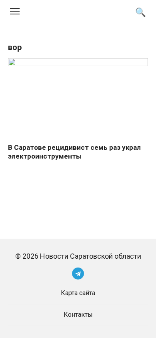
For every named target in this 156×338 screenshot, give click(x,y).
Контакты (78, 314)
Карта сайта (78, 293)
